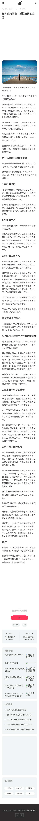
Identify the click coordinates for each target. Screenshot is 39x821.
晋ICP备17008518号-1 (30, 810)
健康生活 (30, 788)
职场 (30, 793)
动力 (24, 625)
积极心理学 (19, 788)
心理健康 (8, 793)
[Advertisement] (19, 40)
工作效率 (19, 793)
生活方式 (15, 625)
